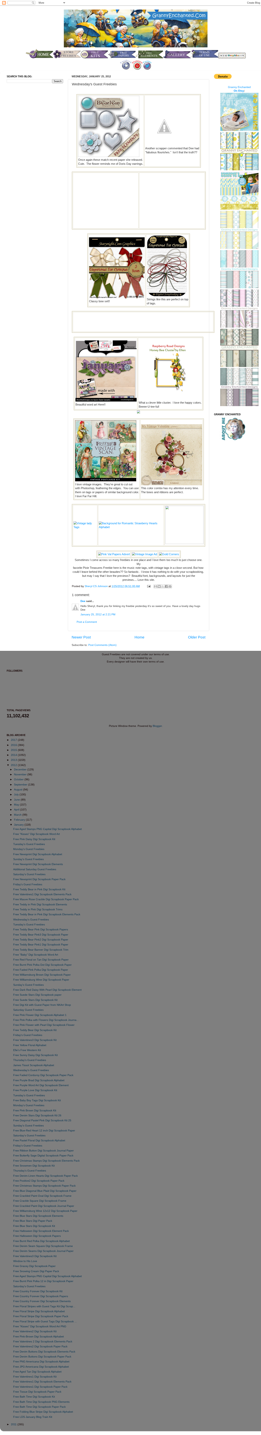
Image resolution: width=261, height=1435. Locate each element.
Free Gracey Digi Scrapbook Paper (34, 1266)
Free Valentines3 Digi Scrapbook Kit (35, 1040)
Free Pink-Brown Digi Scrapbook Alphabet (38, 1336)
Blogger (157, 726)
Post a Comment (87, 622)
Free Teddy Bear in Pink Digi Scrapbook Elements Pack (46, 914)
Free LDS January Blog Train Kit (32, 1417)
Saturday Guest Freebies (28, 1009)
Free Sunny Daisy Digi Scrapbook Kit (35, 1055)
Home (139, 637)
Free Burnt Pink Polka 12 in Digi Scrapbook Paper (43, 1281)
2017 (14, 740)
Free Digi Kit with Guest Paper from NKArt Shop (42, 1005)
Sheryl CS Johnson (97, 586)
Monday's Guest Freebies (28, 849)
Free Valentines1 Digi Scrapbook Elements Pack (42, 894)
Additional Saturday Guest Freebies (34, 869)
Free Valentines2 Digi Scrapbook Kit (35, 1331)
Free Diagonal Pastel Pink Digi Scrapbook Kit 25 (42, 1120)
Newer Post (81, 637)
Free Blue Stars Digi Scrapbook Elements (38, 1215)
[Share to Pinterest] (170, 586)
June (17, 799)
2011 (14, 1424)
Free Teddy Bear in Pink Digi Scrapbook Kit (39, 889)
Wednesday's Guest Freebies (31, 919)
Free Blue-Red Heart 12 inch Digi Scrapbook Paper (44, 1130)
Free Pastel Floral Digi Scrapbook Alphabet (39, 1140)
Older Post (196, 637)
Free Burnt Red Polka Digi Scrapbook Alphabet (41, 1241)
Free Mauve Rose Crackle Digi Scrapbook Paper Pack (46, 899)
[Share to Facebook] (166, 586)
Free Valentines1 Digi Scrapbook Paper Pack (40, 1386)
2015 (14, 750)
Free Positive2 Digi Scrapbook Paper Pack (38, 1180)
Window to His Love (25, 1261)
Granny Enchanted (239, 87)
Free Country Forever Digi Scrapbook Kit (37, 1291)
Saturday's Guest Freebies (29, 874)
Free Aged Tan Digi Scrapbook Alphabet (37, 1371)
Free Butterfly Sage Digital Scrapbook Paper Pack (43, 1155)
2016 (14, 745)
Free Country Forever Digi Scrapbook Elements (42, 1301)
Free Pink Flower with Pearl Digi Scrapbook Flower (44, 1025)
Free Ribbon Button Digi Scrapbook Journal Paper (43, 1150)
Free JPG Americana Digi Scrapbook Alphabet (41, 1366)
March (18, 814)
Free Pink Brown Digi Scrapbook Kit (34, 1110)
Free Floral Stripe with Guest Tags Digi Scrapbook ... (45, 1321)
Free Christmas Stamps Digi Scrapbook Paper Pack (44, 1185)
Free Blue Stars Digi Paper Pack (32, 1220)
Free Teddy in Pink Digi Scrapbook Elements (40, 904)
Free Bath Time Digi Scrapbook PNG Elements (41, 1401)
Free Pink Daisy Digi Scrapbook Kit (34, 839)
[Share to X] (163, 586)
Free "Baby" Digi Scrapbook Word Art (35, 954)
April (17, 809)
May (17, 804)
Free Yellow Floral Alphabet (29, 1045)
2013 (14, 760)
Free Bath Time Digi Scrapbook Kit (34, 1396)
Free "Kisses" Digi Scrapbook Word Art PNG (39, 1326)
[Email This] (155, 586)
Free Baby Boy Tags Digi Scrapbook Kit (37, 1100)
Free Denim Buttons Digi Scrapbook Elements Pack (44, 1351)
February (20, 819)
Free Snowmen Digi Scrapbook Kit (34, 1165)
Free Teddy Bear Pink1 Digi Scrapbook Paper (40, 944)
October (19, 779)
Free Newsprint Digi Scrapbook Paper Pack (39, 879)
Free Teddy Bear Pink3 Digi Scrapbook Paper (40, 934)
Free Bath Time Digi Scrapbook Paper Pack (39, 1406)
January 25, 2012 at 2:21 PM (97, 614)
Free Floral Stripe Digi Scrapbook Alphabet (39, 1311)
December (20, 769)
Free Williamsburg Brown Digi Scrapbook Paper (42, 974)
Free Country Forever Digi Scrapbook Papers (40, 1296)
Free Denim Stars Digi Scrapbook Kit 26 (37, 1115)
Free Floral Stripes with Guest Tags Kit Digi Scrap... (44, 1306)
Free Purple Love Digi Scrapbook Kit (35, 1090)
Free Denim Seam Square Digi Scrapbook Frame (43, 1246)
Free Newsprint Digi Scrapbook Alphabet (37, 854)
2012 (14, 765)
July (16, 794)
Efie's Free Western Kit (27, 1050)
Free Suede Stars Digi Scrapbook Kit (35, 1000)
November (20, 774)
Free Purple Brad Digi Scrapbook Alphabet (38, 1080)
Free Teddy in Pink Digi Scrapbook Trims (37, 909)
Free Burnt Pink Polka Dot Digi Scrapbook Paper (42, 964)
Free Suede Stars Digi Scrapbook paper (37, 994)
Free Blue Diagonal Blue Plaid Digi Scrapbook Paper (44, 1190)
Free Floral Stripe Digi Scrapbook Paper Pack (40, 1316)
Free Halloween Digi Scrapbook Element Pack (41, 1231)
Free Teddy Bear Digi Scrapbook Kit (35, 1030)
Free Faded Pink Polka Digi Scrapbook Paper (40, 969)
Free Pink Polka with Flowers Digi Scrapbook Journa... (46, 1020)
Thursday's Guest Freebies (29, 1060)
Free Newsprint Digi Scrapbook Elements (38, 864)
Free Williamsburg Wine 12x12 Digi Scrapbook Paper (45, 1211)
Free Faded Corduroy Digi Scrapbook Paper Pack (43, 1075)
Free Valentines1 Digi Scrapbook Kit (35, 1376)
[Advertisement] (106, 200)
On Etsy (239, 90)
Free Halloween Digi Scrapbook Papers (37, 1236)
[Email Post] (148, 586)
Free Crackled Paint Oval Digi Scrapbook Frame (42, 1195)
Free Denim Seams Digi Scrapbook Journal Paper (43, 1251)
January (19, 824)
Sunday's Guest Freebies (28, 859)
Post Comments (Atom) (102, 645)
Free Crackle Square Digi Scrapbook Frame (39, 1200)
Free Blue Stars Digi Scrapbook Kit (34, 1226)
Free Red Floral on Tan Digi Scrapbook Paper (41, 959)
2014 (14, 755)
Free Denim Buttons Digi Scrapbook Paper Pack (42, 1356)
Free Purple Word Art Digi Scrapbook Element (41, 1085)
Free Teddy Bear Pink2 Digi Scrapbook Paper (40, 939)
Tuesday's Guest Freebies (29, 844)
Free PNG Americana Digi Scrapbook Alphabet (41, 1361)
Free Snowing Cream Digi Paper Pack (36, 1271)
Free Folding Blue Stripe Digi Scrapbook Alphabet (43, 1411)
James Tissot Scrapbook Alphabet (33, 1065)
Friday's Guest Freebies (27, 884)
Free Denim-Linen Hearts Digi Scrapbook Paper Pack (45, 1175)
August (18, 789)
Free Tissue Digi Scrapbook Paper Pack (37, 1391)
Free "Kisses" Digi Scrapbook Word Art (36, 834)
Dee (82, 601)
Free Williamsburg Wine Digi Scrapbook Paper (41, 979)
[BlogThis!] (159, 586)
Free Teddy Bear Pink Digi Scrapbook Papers (40, 929)
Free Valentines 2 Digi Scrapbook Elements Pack (42, 1341)
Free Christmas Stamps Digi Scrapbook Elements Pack (46, 1160)
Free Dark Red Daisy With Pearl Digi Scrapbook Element (47, 989)
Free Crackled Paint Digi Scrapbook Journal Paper (43, 1206)
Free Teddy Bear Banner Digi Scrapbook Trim (40, 949)
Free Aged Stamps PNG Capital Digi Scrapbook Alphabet (47, 829)
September (21, 784)
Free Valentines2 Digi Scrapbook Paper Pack (40, 1346)
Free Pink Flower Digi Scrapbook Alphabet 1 (39, 1015)
